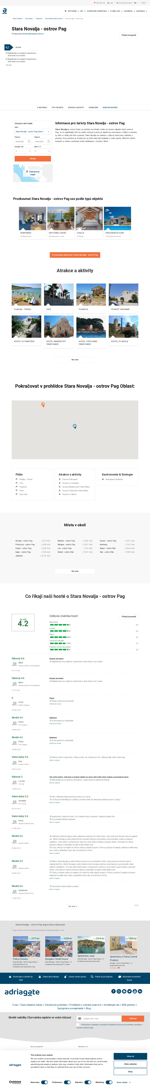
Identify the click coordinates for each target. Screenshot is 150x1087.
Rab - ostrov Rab (107, 552)
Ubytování (73, 11)
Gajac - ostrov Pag (23, 552)
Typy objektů (57, 107)
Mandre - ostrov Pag (66, 541)
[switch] (67, 1082)
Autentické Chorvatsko (97, 11)
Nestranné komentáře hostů (131, 978)
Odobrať (133, 1018)
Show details (122, 1082)
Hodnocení (93, 107)
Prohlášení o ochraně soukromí (85, 1005)
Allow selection (130, 1064)
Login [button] (111, 3)
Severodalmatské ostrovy (33, 34)
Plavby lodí (115, 11)
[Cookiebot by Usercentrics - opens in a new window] (15, 1082)
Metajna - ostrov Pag (66, 544)
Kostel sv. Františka (70, 483)
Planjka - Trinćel (25, 479)
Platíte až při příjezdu (103, 977)
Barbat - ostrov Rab (66, 552)
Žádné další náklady (50, 977)
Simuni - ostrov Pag (108, 541)
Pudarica (23, 487)
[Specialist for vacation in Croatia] (22, 992)
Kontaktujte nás (111, 1005)
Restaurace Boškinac (114, 479)
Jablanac (19, 556)
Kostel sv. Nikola (69, 494)
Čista (21, 490)
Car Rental (129, 11)
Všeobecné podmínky (56, 1005)
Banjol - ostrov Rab (108, 548)
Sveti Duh (23, 494)
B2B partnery (128, 1005)
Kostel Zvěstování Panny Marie (75, 490)
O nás (15, 1005)
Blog (88, 1008)
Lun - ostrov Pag (64, 548)
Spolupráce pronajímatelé (70, 1008)
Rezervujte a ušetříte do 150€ (23, 978)
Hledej (33, 159)
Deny (130, 1072)
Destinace (141, 11)
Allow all (130, 1056)
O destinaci (42, 107)
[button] (136, 3)
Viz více (8, 65)
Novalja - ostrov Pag (23, 541)
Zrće (21, 483)
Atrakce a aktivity (76, 107)
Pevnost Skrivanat (69, 479)
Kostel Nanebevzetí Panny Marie (76, 487)
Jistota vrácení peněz (77, 977)
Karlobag (103, 544)
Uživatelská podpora (125, 3)
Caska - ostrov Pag (23, 548)
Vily (82, 11)
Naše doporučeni (110, 107)
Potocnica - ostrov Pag (25, 544)
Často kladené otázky (31, 1005)
